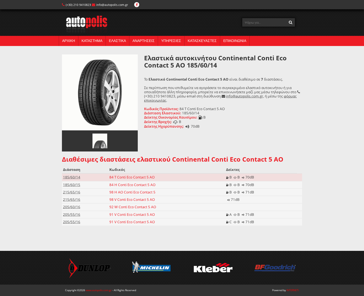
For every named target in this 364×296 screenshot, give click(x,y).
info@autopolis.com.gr (112, 5)
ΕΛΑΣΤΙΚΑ (117, 41)
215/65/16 (71, 192)
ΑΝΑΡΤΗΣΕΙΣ (143, 41)
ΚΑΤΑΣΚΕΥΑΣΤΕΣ (202, 41)
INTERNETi (292, 290)
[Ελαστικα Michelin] (151, 267)
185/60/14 (71, 177)
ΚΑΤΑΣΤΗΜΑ (92, 41)
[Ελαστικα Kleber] (213, 267)
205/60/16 (71, 206)
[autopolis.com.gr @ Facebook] (136, 5)
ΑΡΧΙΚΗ (68, 41)
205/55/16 (71, 214)
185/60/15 (71, 184)
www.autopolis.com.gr (99, 290)
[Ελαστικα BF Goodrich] (274, 267)
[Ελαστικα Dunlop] (89, 267)
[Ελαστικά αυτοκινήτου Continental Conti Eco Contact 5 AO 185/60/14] (100, 92)
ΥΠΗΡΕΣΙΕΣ (171, 41)
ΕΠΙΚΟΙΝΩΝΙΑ (234, 41)
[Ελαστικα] (84, 24)
